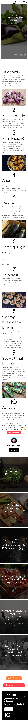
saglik (20, 55)
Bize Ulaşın (8, 709)
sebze (24, 55)
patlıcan (15, 55)
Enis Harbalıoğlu (12, 23)
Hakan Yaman (16, 658)
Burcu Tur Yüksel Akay (16, 477)
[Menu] (24, 2)
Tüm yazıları (14, 450)
